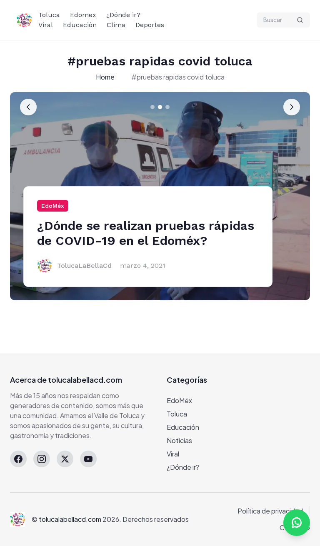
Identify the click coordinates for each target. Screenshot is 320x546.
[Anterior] (28, 107)
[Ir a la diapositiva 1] (152, 107)
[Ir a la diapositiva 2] (160, 107)
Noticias (179, 440)
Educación (80, 25)
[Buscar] (300, 20)
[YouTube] (88, 459)
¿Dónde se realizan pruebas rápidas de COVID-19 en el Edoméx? (145, 233)
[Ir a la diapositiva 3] (167, 107)
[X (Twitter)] (65, 459)
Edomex (83, 15)
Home (105, 76)
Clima (116, 25)
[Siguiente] (291, 107)
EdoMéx (52, 205)
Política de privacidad (270, 510)
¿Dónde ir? (123, 15)
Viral (45, 25)
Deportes (149, 25)
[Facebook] (18, 459)
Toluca (49, 15)
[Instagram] (41, 459)
